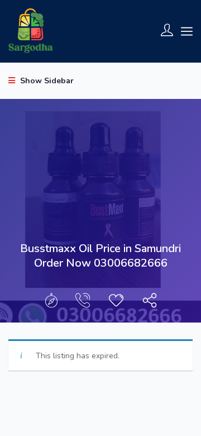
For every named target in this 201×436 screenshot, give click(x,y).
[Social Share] (149, 303)
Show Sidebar (46, 80)
